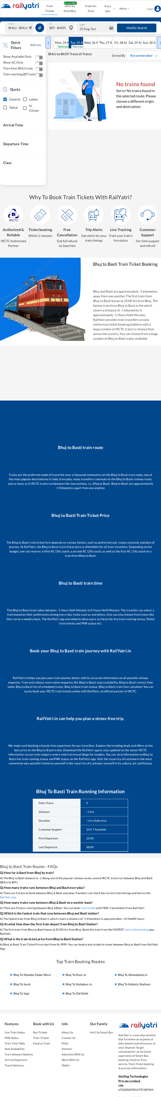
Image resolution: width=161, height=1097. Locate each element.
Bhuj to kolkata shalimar (134, 984)
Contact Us (68, 1038)
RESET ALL (35, 45)
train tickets (87, 908)
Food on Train (41, 1043)
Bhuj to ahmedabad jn (132, 975)
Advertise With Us (73, 1054)
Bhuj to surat (22, 984)
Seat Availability (15, 1048)
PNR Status (12, 1038)
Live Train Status (15, 1032)
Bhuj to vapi (21, 993)
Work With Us (70, 1059)
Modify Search (136, 28)
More (123, 8)
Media (66, 1065)
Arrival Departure (16, 1059)
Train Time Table (15, 1043)
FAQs (65, 1043)
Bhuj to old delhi (77, 993)
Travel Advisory (14, 1065)
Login (150, 8)
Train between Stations (19, 1054)
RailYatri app (8, 897)
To (50, 23)
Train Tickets (49, 8)
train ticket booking (136, 929)
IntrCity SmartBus (70, 8)
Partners (67, 1048)
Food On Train (90, 8)
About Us (67, 1032)
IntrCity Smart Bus (101, 1032)
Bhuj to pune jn (76, 975)
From (11, 23)
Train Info (107, 9)
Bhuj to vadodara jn (79, 984)
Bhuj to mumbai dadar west (32, 975)
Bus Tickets (40, 1032)
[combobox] (19, 28)
